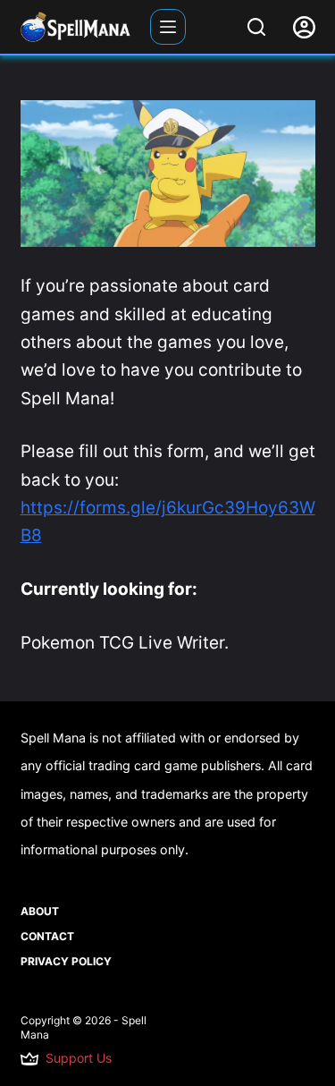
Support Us (79, 1057)
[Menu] (168, 27)
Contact (47, 936)
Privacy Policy (66, 961)
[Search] (256, 27)
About (40, 911)
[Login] (304, 27)
